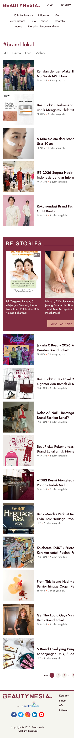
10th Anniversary (23, 15)
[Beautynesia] (21, 5)
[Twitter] (21, 714)
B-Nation (63, 710)
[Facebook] (14, 714)
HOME (49, 5)
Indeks (18, 26)
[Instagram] (27, 714)
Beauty (62, 700)
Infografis (59, 21)
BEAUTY (66, 5)
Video (44, 21)
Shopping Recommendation (43, 26)
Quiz (58, 15)
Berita (16, 53)
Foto (33, 21)
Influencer (44, 15)
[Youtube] (41, 714)
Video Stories (17, 21)
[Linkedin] (34, 714)
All (6, 53)
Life (61, 705)
